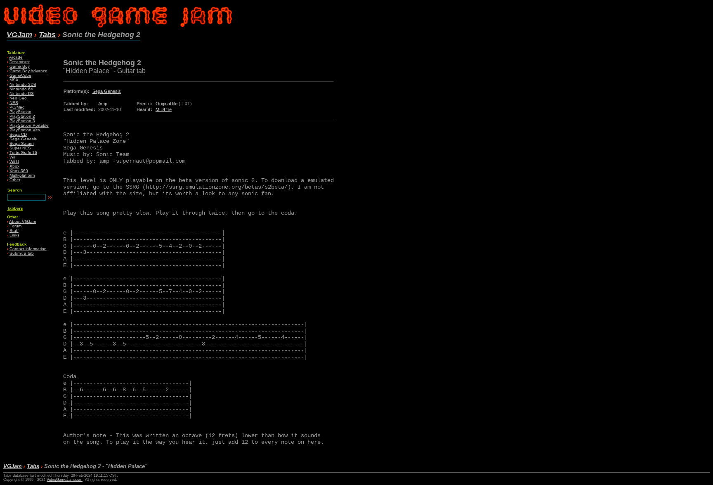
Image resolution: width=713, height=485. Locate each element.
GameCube (20, 75)
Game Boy (19, 66)
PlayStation (20, 111)
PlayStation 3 (22, 120)
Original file (166, 103)
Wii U (14, 161)
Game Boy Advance (28, 71)
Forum (15, 226)
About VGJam (22, 221)
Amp (102, 103)
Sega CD (18, 134)
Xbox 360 (18, 170)
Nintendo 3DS (22, 84)
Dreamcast (19, 61)
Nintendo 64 (21, 89)
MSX (14, 80)
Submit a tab (21, 253)
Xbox (14, 166)
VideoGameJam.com (65, 480)
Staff (14, 230)
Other (14, 179)
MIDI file (164, 109)
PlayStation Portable (29, 125)
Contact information (28, 248)
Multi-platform (22, 175)
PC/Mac (16, 107)
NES (13, 102)
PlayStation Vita (24, 130)
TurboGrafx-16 (23, 152)
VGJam (19, 35)
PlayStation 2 (22, 116)
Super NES (20, 148)
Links (14, 235)
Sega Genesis (23, 139)
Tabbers (15, 208)
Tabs (47, 35)
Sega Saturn (21, 143)
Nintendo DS (21, 93)
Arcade (16, 57)
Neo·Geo (18, 98)
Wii (12, 157)
